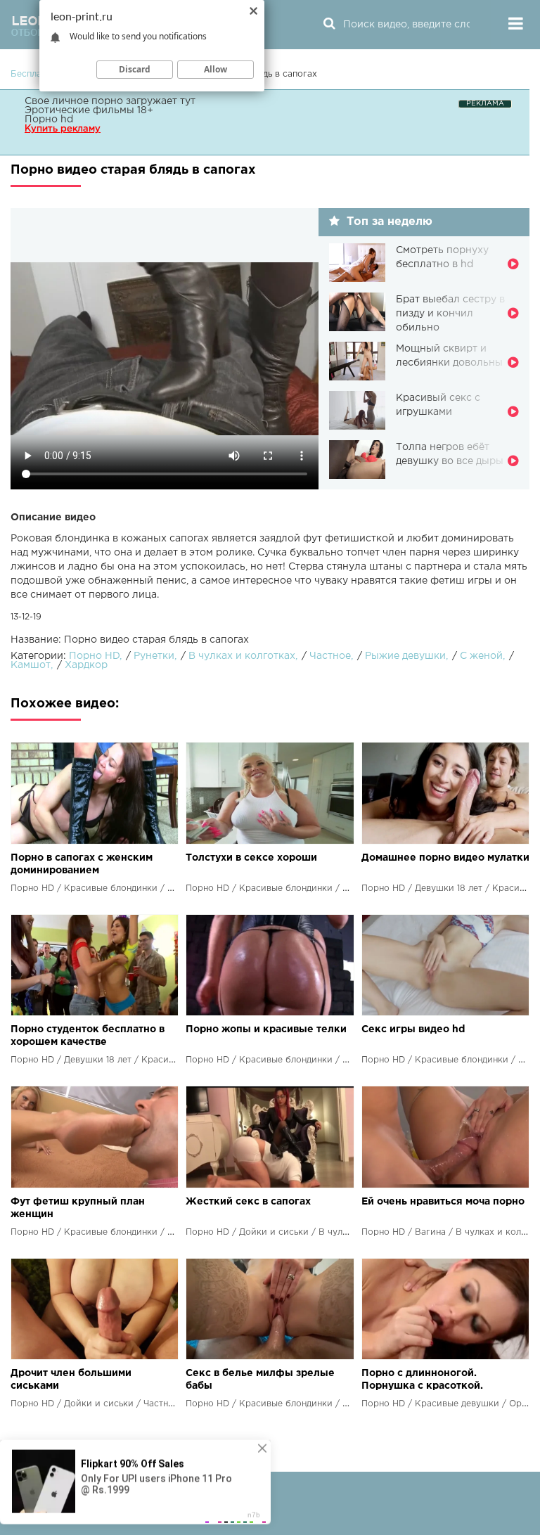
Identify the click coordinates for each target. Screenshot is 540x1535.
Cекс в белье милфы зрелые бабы (260, 1379)
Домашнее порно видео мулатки (445, 858)
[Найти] (329, 25)
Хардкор (86, 665)
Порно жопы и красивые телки (266, 1029)
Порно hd (49, 119)
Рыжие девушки (405, 656)
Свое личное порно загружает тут (110, 101)
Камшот (31, 665)
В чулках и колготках (241, 656)
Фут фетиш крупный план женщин (78, 1208)
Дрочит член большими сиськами (71, 1379)
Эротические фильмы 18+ (89, 110)
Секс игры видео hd (413, 1029)
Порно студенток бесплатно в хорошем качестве (88, 1035)
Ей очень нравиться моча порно (443, 1201)
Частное (330, 656)
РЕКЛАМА (485, 104)
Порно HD (94, 656)
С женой (481, 656)
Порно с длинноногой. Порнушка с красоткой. (422, 1379)
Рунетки (154, 656)
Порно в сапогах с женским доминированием (82, 864)
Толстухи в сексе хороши (251, 858)
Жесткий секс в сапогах (248, 1201)
